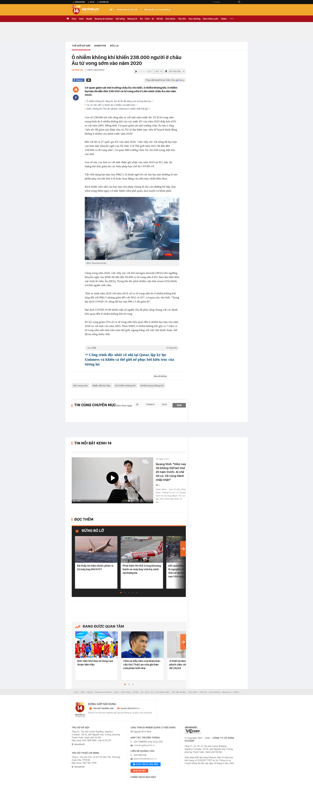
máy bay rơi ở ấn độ (127, 9)
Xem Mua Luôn (210, 18)
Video (224, 18)
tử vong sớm (81, 385)
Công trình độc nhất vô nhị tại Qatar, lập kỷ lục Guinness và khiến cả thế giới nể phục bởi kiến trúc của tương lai (129, 359)
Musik (89, 18)
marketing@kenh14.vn (144, 745)
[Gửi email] (88, 80)
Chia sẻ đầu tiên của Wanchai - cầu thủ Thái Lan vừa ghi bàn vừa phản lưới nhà (142, 664)
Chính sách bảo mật (143, 777)
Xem (179, 405)
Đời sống (120, 18)
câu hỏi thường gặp (103, 708)
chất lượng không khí (153, 385)
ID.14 (92, 2)
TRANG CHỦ (68, 18)
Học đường (194, 18)
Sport (116, 692)
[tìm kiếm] (239, 2)
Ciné (81, 18)
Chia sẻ (79, 80)
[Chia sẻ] (76, 97)
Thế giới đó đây (179, 692)
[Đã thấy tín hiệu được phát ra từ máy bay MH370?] (96, 549)
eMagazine (80, 2)
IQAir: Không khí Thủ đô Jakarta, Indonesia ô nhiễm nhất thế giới (118, 109)
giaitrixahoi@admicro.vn (145, 758)
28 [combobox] (137, 404)
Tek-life (182, 18)
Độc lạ (114, 45)
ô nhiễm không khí (126, 385)
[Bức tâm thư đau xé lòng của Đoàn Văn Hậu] (96, 644)
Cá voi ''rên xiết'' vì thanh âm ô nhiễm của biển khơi (111, 105)
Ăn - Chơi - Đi (147, 18)
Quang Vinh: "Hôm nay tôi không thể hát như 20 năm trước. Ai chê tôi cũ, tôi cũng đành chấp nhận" (171, 471)
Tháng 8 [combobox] (150, 404)
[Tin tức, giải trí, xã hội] (88, 10)
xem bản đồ (79, 744)
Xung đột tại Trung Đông (158, 9)
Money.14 (132, 18)
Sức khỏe (170, 18)
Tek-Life (203, 692)
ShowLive (104, 2)
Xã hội (159, 18)
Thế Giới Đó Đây (81, 45)
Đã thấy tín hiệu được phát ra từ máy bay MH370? (95, 567)
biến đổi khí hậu (102, 385)
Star (74, 18)
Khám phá (100, 45)
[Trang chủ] (76, 90)
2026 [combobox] (164, 404)
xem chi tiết (139, 771)
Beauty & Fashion (104, 18)
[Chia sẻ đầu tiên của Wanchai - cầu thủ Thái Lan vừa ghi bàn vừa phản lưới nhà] (142, 644)
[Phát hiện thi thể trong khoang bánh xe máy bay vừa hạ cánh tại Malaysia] (142, 549)
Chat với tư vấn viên (147, 764)
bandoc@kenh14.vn (130, 708)
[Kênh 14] (80, 710)
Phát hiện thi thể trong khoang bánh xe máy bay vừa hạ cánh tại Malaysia (142, 569)
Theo (132, 348)
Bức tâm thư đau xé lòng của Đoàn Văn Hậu (95, 662)
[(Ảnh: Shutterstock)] (132, 228)
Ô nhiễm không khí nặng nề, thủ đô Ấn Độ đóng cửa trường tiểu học (119, 101)
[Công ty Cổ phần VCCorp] (193, 730)
